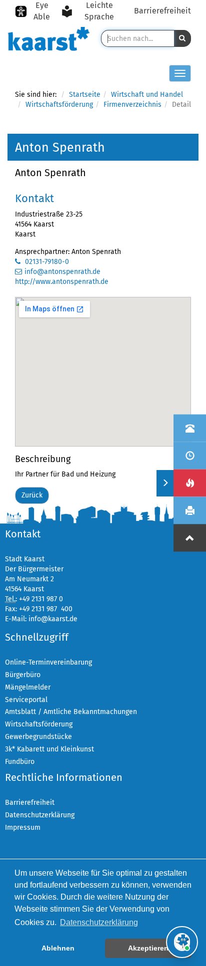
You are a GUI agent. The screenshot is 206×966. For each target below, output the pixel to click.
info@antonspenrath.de (62, 271)
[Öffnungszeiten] (190, 456)
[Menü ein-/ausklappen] (165, 483)
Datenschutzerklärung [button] (99, 922)
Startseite (84, 94)
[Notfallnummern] (190, 483)
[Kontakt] (190, 428)
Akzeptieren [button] (148, 948)
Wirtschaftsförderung (59, 104)
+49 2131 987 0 (41, 599)
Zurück (32, 495)
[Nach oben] (190, 538)
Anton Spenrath (50, 173)
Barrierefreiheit (162, 10)
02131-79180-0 (46, 261)
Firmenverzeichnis (133, 104)
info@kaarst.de (53, 619)
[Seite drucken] (190, 510)
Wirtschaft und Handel (147, 94)
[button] (182, 38)
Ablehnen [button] (58, 948)
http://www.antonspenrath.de (61, 281)
